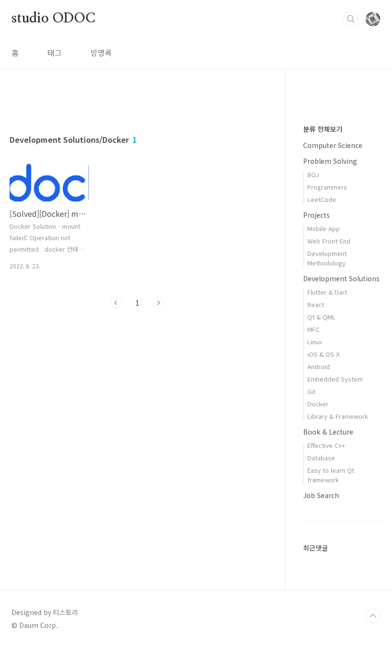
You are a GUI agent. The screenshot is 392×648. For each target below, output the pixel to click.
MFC (313, 329)
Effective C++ (326, 445)
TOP (373, 616)
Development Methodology (327, 258)
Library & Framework (337, 416)
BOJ (313, 174)
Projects (316, 215)
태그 (54, 52)
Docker (317, 403)
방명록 (101, 52)
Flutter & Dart (327, 292)
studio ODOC (53, 18)
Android (318, 366)
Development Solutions (341, 278)
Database (321, 457)
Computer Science (332, 145)
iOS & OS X (323, 354)
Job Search (321, 495)
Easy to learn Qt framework (330, 475)
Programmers (327, 186)
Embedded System (335, 378)
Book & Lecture (328, 431)
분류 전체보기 (322, 129)
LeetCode (321, 199)
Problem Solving (330, 161)
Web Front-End (328, 240)
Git (311, 391)
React (315, 304)
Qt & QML (321, 316)
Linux (314, 341)
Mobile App (323, 228)
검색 (351, 19)
